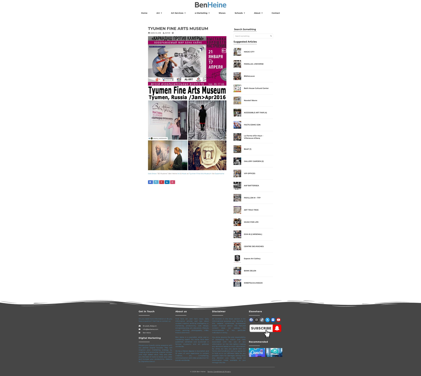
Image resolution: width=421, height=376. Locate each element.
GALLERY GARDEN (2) (254, 161)
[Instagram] (256, 320)
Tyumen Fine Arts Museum (200, 173)
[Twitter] (267, 320)
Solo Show (152, 173)
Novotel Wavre (250, 100)
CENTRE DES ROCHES (254, 246)
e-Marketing (201, 13)
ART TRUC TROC (251, 210)
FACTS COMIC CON (252, 125)
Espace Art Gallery (252, 259)
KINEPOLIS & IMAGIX (253, 283)
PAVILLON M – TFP (252, 198)
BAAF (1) (247, 149)
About (257, 13)
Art (158, 13)
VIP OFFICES (249, 173)
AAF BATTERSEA (251, 186)
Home (144, 13)
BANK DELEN (250, 271)
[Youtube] (278, 320)
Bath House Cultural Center (256, 88)
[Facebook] (251, 320)
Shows (222, 13)
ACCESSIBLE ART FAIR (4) (255, 113)
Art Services (177, 13)
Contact (276, 13)
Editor (167, 33)
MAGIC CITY (249, 52)
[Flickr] (273, 320)
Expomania (219, 173)
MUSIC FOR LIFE (251, 222)
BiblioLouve (249, 76)
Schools (239, 13)
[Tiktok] (262, 320)
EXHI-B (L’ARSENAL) (253, 234)
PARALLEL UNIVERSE (254, 64)
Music (184, 173)
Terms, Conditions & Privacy (219, 372)
